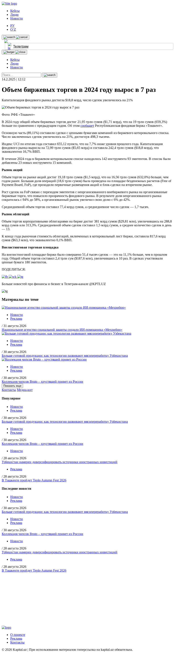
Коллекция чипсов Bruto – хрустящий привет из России (42, 381)
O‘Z (13, 29)
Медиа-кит (25, 390)
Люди (14, 14)
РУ (12, 25)
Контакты (9, 390)
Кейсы (15, 11)
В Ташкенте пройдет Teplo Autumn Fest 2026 (34, 480)
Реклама (16, 318)
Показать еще (12, 385)
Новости (16, 18)
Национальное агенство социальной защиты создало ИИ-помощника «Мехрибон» (62, 329)
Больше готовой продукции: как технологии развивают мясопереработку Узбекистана (65, 355)
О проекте (17, 634)
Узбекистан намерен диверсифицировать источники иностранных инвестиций (59, 462)
